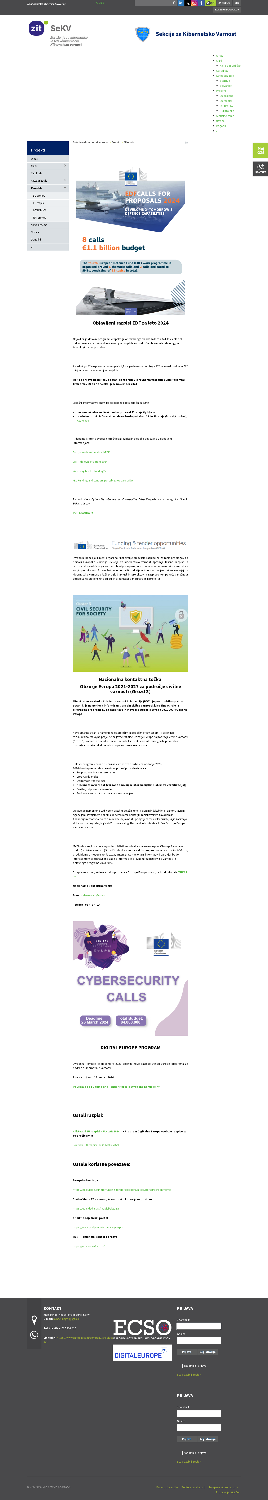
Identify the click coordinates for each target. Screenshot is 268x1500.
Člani (219, 60)
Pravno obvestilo (167, 1487)
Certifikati (222, 71)
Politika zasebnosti (193, 1487)
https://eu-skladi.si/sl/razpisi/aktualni (96, 1208)
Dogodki (221, 126)
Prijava (186, 1352)
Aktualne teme (225, 116)
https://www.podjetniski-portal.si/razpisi (98, 1227)
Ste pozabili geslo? (189, 1374)
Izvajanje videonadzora (223, 1487)
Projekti (221, 91)
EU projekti (226, 96)
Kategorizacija (225, 76)
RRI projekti (227, 111)
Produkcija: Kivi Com (228, 1492)
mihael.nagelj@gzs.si (66, 1319)
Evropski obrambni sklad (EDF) (92, 452)
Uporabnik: (183, 1320)
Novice (220, 121)
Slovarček (226, 86)
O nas (219, 55)
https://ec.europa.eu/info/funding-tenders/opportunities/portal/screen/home (122, 1190)
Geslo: (181, 1334)
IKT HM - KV (226, 106)
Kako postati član (230, 65)
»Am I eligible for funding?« (89, 471)
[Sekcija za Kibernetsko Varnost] (46, 3)
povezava (83, 421)
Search (173, 3)
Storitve (225, 81)
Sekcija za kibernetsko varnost (91, 142)
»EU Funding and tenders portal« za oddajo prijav (103, 480)
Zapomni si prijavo (195, 1366)
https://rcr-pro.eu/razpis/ (89, 1246)
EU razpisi (226, 101)
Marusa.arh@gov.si (94, 895)
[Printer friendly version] (186, 142)
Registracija (208, 1352)
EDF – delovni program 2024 (90, 461)
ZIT (218, 131)
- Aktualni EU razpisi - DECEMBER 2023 (96, 1145)
